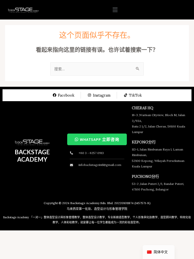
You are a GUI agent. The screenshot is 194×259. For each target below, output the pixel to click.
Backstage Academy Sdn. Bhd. (91, 203)
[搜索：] (97, 69)
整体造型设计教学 (94, 217)
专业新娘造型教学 (119, 217)
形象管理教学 (71, 217)
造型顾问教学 (168, 217)
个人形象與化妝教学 (145, 217)
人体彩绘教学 (69, 222)
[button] (115, 9)
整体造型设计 (52, 217)
